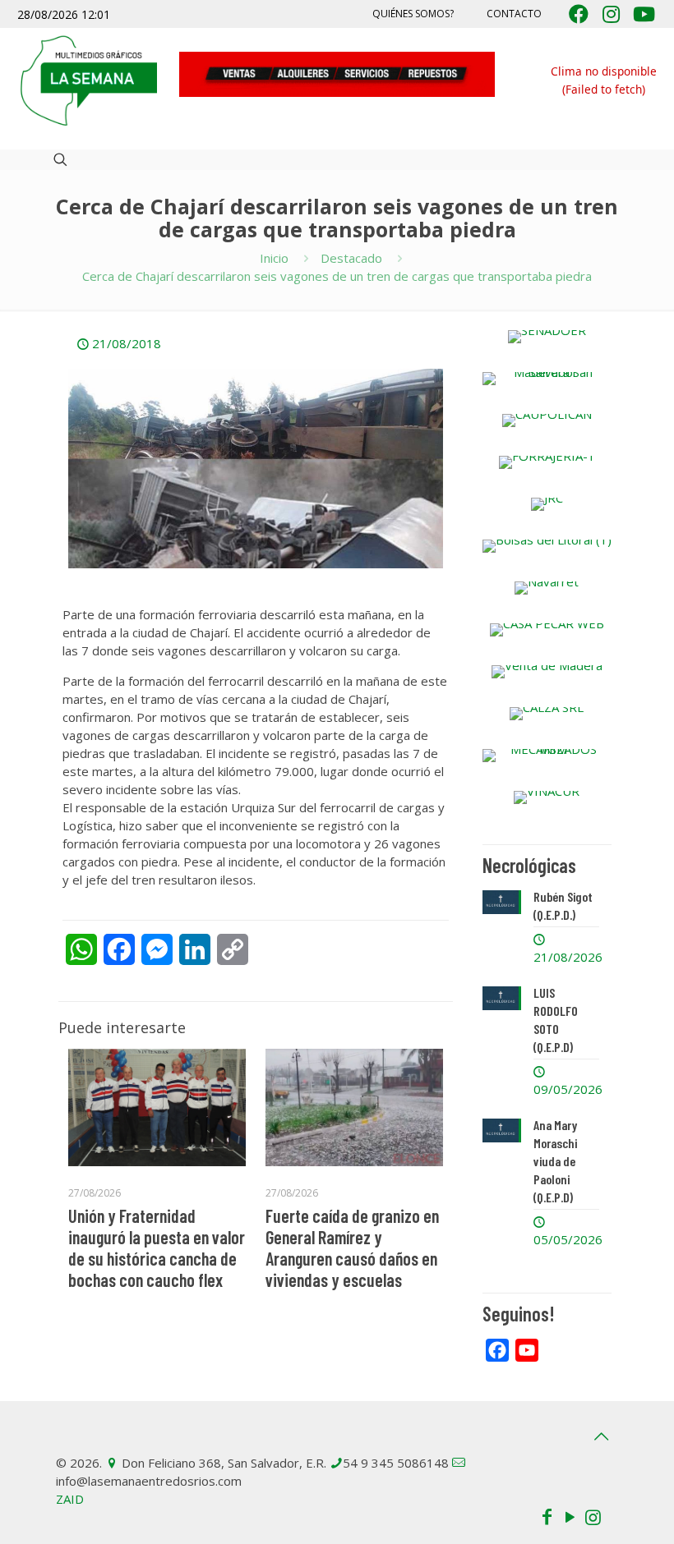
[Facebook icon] (547, 1516)
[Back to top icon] (601, 1436)
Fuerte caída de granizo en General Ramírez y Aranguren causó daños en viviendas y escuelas (352, 1247)
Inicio (274, 258)
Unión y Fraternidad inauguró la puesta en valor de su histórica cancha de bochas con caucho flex (156, 1247)
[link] (547, 337)
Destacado (351, 258)
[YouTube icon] (570, 1516)
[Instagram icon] (593, 1516)
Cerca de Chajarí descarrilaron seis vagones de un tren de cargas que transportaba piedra (337, 276)
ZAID (70, 1499)
